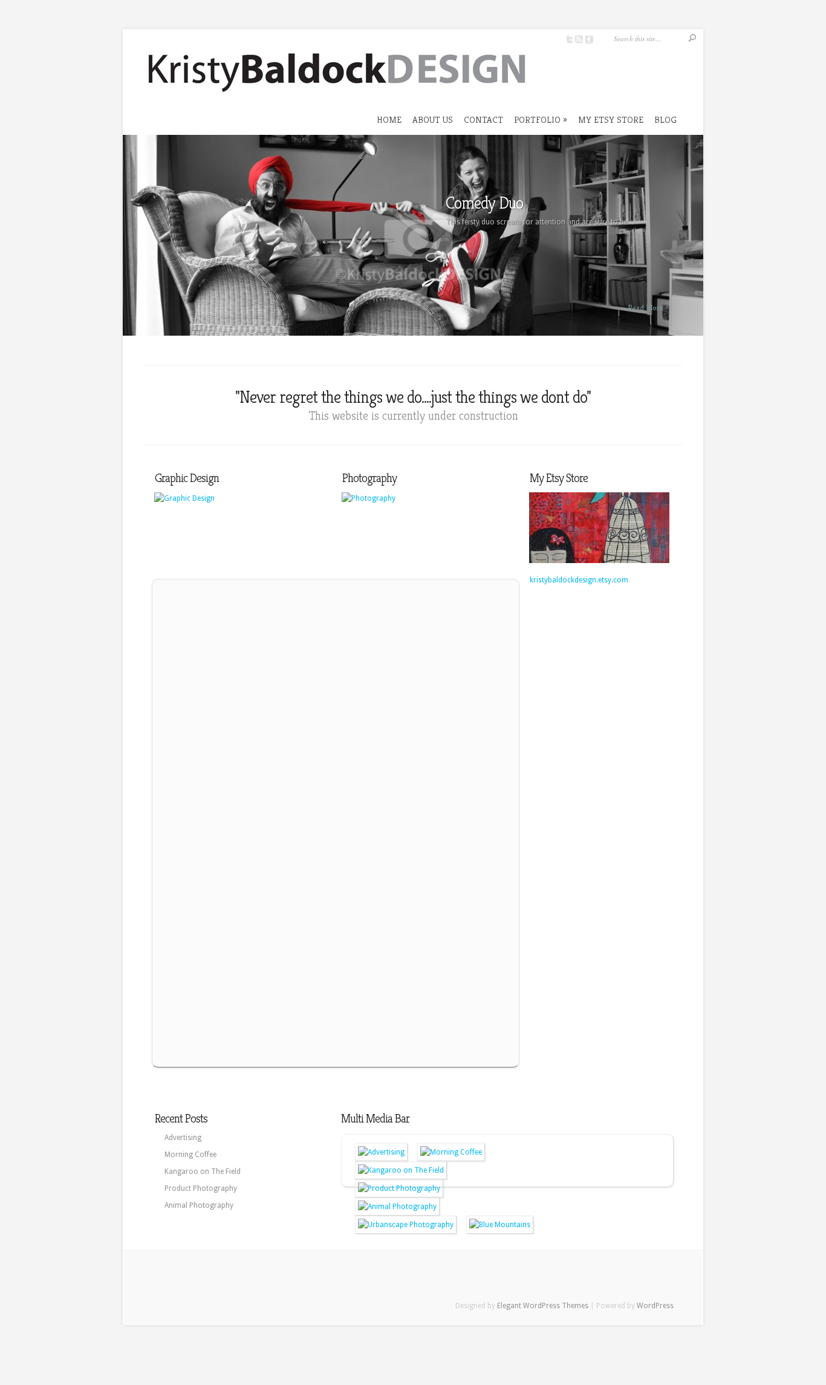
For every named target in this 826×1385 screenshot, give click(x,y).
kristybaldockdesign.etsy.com (579, 580)
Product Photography (200, 1188)
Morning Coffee (190, 1154)
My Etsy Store (610, 119)
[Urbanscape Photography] (406, 1225)
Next (691, 242)
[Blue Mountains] (499, 1225)
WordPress (655, 1306)
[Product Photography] (399, 1188)
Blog (665, 119)
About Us (432, 119)
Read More (645, 307)
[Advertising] (381, 1152)
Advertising (182, 1137)
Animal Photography (198, 1205)
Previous (134, 242)
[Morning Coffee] (451, 1152)
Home (389, 119)
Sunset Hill (478, 202)
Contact (483, 119)
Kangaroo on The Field (202, 1171)
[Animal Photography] (397, 1207)
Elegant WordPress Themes (542, 1306)
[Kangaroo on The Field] (401, 1170)
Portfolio (540, 119)
